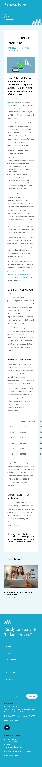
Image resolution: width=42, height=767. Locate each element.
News (17, 51)
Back (10, 17)
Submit (32, 696)
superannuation (13, 102)
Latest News (20, 597)
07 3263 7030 (10, 707)
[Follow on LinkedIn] (7, 727)
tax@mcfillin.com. (23, 541)
